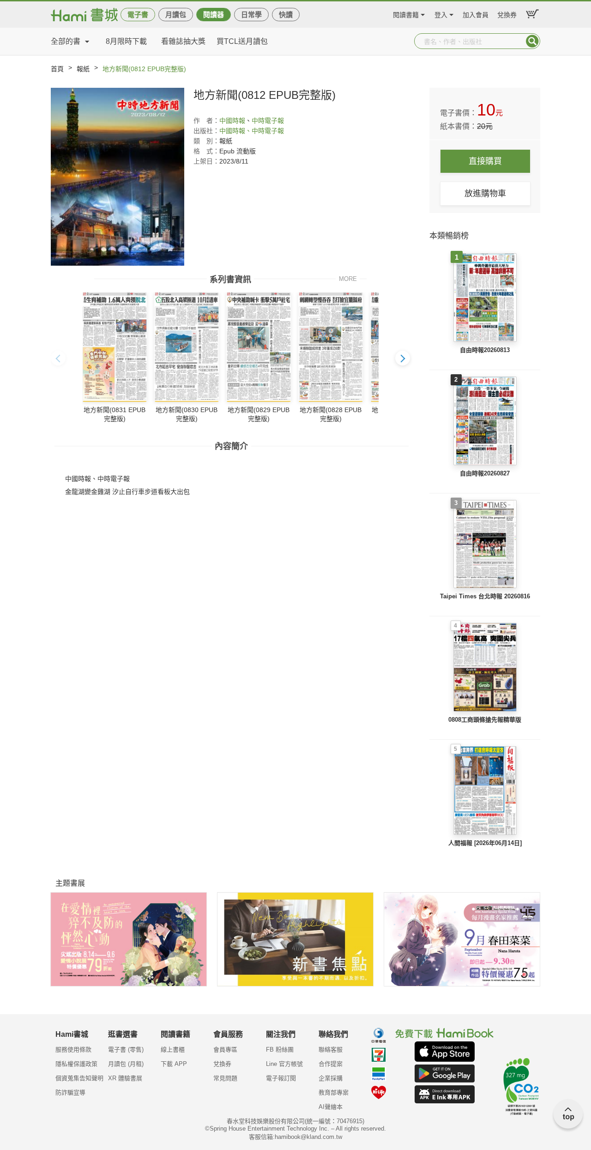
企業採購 (331, 1078)
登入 (440, 13)
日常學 (251, 14)
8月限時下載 (126, 41)
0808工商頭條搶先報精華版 (484, 719)
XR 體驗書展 (125, 1078)
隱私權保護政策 (76, 1063)
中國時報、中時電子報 (251, 130)
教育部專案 (334, 1092)
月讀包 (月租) (126, 1063)
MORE (348, 278)
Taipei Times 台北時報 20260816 (485, 596)
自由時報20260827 (485, 473)
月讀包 (175, 14)
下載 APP (174, 1063)
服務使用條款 (73, 1049)
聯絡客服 (331, 1049)
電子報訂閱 (281, 1078)
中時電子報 (268, 120)
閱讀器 (213, 14)
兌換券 (507, 13)
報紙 (83, 69)
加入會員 (475, 13)
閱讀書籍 (406, 13)
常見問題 (225, 1078)
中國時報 (232, 120)
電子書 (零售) (126, 1049)
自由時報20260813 (485, 350)
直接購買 (485, 161)
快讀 (286, 14)
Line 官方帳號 (284, 1063)
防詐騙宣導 (70, 1092)
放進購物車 (485, 193)
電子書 (137, 14)
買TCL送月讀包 (242, 41)
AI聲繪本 (331, 1106)
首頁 (57, 69)
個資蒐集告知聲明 (79, 1078)
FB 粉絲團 (280, 1049)
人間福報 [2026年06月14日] (485, 843)
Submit (532, 41)
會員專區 (225, 1049)
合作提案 (331, 1063)
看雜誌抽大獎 (183, 41)
